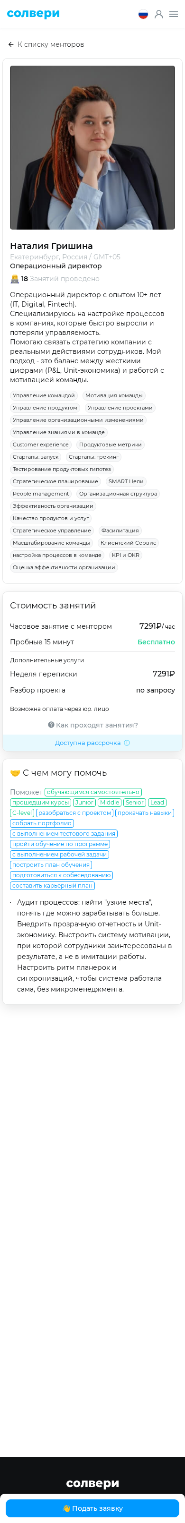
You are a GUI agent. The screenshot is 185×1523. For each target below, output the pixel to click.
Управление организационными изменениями (78, 420)
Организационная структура (118, 493)
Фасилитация (120, 530)
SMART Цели (126, 481)
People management (41, 493)
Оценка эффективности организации (64, 567)
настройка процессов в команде (57, 555)
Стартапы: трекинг (94, 456)
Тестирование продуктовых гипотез (62, 469)
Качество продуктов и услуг (51, 518)
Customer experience (41, 444)
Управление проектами (120, 407)
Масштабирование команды (51, 542)
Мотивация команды (114, 395)
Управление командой (44, 395)
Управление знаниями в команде (59, 432)
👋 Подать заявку (92, 1508)
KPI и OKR (125, 555)
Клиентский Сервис (128, 542)
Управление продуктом (45, 407)
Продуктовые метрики (110, 444)
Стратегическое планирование (55, 481)
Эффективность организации (53, 506)
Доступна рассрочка (88, 742)
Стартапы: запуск (35, 456)
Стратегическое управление (52, 530)
